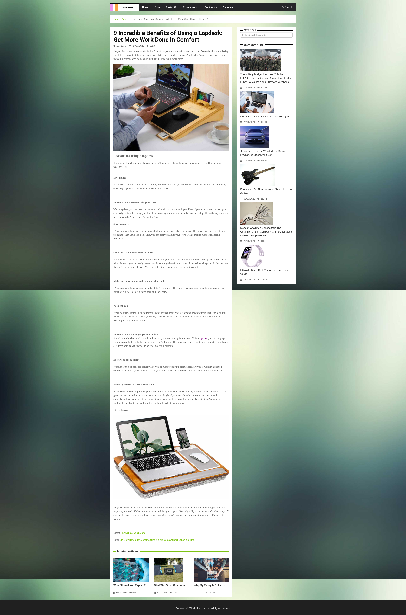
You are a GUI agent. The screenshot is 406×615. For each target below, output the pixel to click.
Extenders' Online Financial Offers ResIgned (265, 116)
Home (145, 7)
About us (228, 7)
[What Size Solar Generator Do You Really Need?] (168, 558)
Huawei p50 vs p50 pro (133, 533)
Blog (157, 7)
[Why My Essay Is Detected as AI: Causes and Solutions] (211, 558)
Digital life (171, 7)
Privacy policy (191, 7)
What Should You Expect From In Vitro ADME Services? (131, 585)
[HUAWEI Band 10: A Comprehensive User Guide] (252, 244)
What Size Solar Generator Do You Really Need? (171, 585)
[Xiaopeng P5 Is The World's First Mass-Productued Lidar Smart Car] (254, 125)
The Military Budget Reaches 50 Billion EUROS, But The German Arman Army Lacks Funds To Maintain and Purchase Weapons (265, 78)
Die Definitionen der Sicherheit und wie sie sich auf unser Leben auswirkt (157, 540)
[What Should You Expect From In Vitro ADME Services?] (131, 558)
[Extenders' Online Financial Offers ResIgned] (257, 91)
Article (125, 19)
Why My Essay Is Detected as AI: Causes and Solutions (211, 585)
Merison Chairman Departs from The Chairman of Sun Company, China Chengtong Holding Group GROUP (266, 232)
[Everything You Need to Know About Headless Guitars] (257, 164)
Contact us (211, 7)
